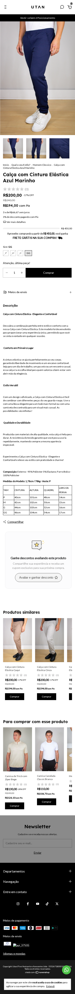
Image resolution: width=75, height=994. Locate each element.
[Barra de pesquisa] (62, 7)
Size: (7, 246)
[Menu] (6, 7)
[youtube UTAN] (37, 903)
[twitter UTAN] (57, 903)
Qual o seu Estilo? (20, 164)
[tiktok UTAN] (47, 903)
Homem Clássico (42, 164)
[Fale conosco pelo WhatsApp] (66, 969)
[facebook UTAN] (27, 903)
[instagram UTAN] (18, 903)
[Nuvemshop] (37, 972)
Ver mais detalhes (16, 221)
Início (6, 164)
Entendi (50, 986)
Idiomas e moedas (14, 953)
